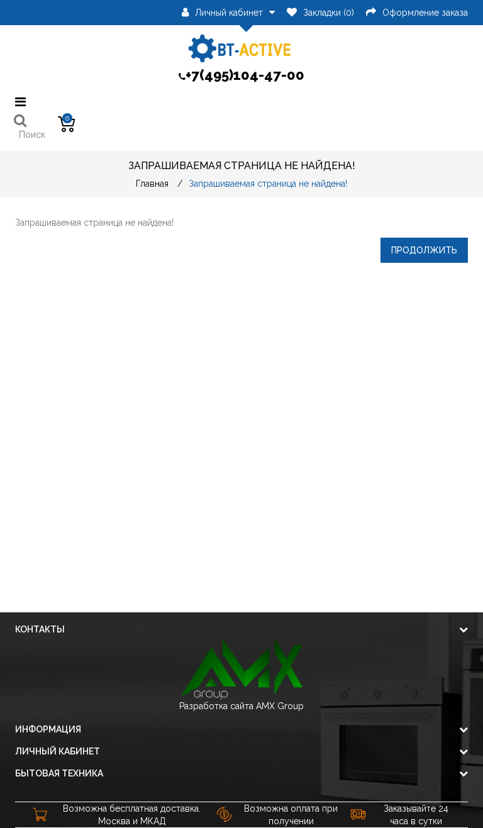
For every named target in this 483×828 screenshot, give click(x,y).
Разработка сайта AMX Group (241, 705)
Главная (152, 184)
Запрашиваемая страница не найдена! (268, 184)
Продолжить (424, 250)
